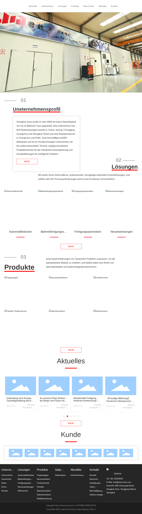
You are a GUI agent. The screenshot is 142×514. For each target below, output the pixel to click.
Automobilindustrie (20, 231)
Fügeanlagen (27, 283)
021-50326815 (116, 479)
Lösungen (62, 6)
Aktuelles (102, 6)
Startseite (33, 6)
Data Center (88, 6)
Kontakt (114, 6)
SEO (58, 509)
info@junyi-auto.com (122, 482)
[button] (63, 416)
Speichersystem (71, 316)
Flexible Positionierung (26, 316)
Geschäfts (51, 509)
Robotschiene (115, 316)
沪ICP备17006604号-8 (86, 505)
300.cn (92, 509)
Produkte (75, 6)
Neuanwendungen (122, 231)
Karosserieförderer (71, 283)
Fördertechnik (115, 283)
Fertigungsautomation (87, 231)
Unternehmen (47, 6)
